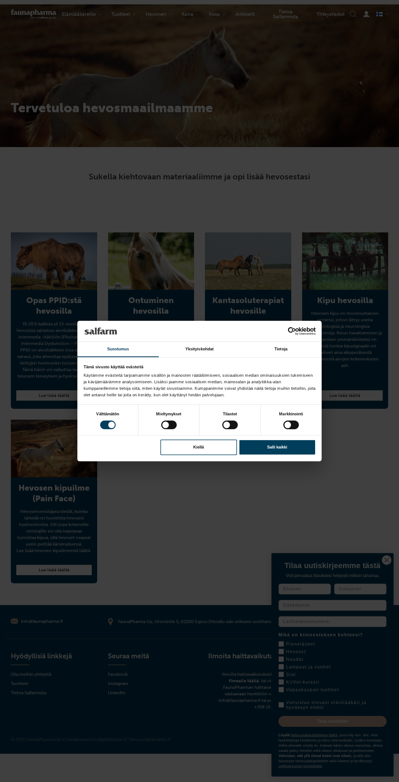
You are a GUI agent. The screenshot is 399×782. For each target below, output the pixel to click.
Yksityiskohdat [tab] (199, 349)
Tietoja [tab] (280, 349)
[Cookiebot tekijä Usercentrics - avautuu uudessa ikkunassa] (292, 331)
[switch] (169, 424)
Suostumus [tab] (118, 349)
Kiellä (198, 447)
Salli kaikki (277, 447)
